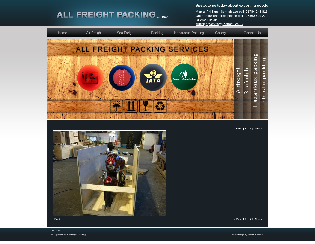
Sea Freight (125, 33)
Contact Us (252, 33)
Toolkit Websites (256, 235)
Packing (157, 33)
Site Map (55, 230)
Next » (258, 128)
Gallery (220, 33)
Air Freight (94, 33)
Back (57, 219)
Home (62, 33)
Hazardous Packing (189, 33)
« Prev (237, 128)
